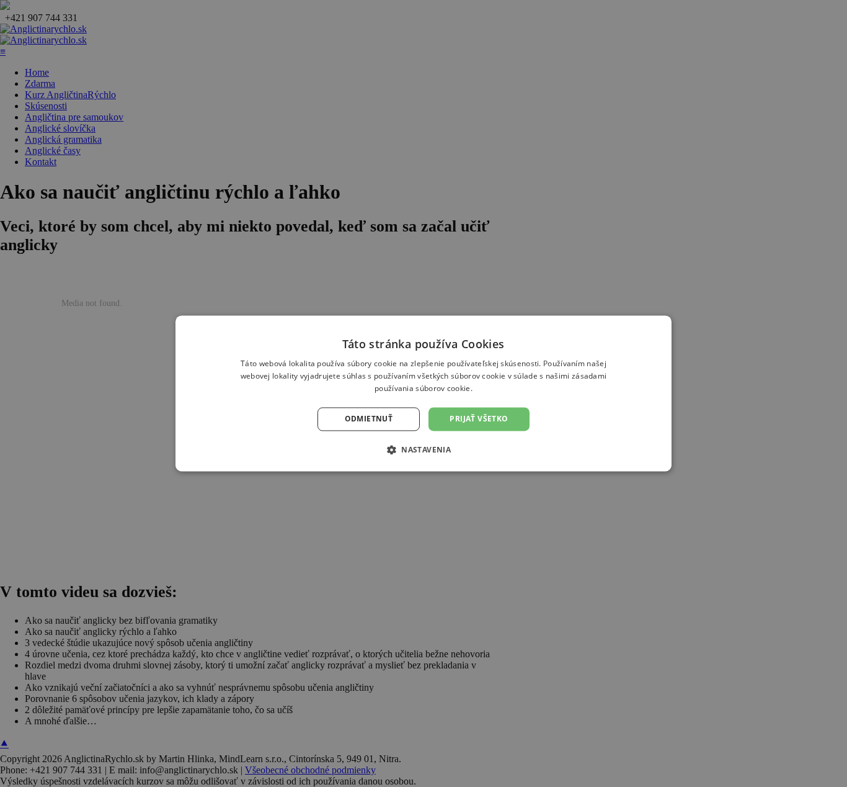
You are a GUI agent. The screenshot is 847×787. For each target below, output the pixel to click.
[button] (423, 450)
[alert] (423, 393)
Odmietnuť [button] (369, 418)
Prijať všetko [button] (479, 418)
